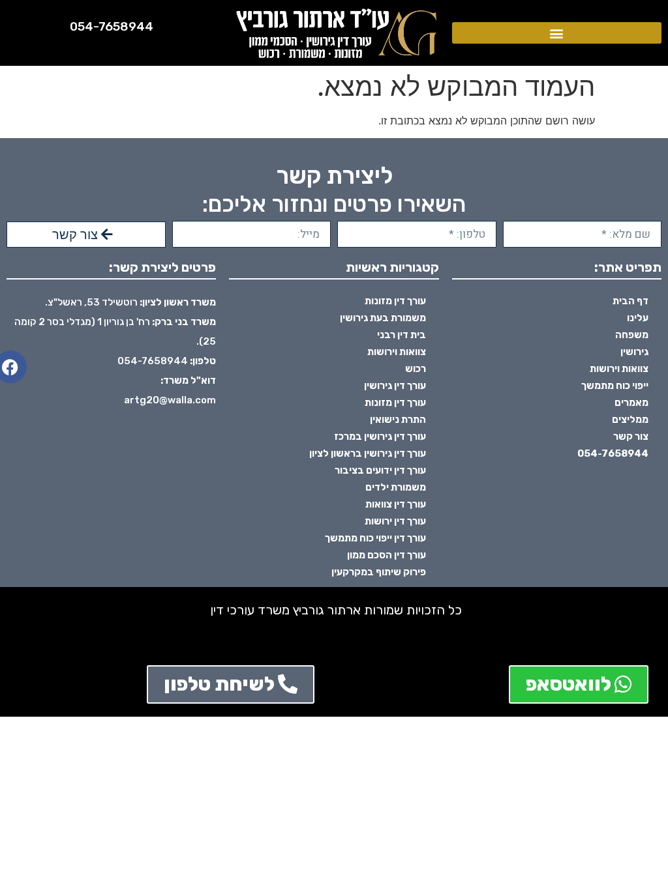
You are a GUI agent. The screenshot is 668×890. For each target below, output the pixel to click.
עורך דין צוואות (395, 504)
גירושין (634, 352)
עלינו (637, 318)
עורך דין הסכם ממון (386, 555)
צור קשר (630, 436)
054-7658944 (111, 26)
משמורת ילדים (395, 487)
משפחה (631, 335)
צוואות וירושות (619, 369)
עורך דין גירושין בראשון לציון (367, 453)
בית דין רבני (401, 335)
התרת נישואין (398, 419)
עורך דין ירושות (395, 521)
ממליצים (630, 419)
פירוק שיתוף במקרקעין (378, 572)
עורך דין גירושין (395, 386)
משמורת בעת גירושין (383, 318)
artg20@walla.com (170, 400)
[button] (556, 33)
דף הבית (630, 301)
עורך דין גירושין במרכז (380, 436)
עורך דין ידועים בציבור (380, 470)
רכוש (415, 369)
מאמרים (631, 403)
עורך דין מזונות (395, 301)
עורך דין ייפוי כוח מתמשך (375, 538)
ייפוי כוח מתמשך (614, 386)
